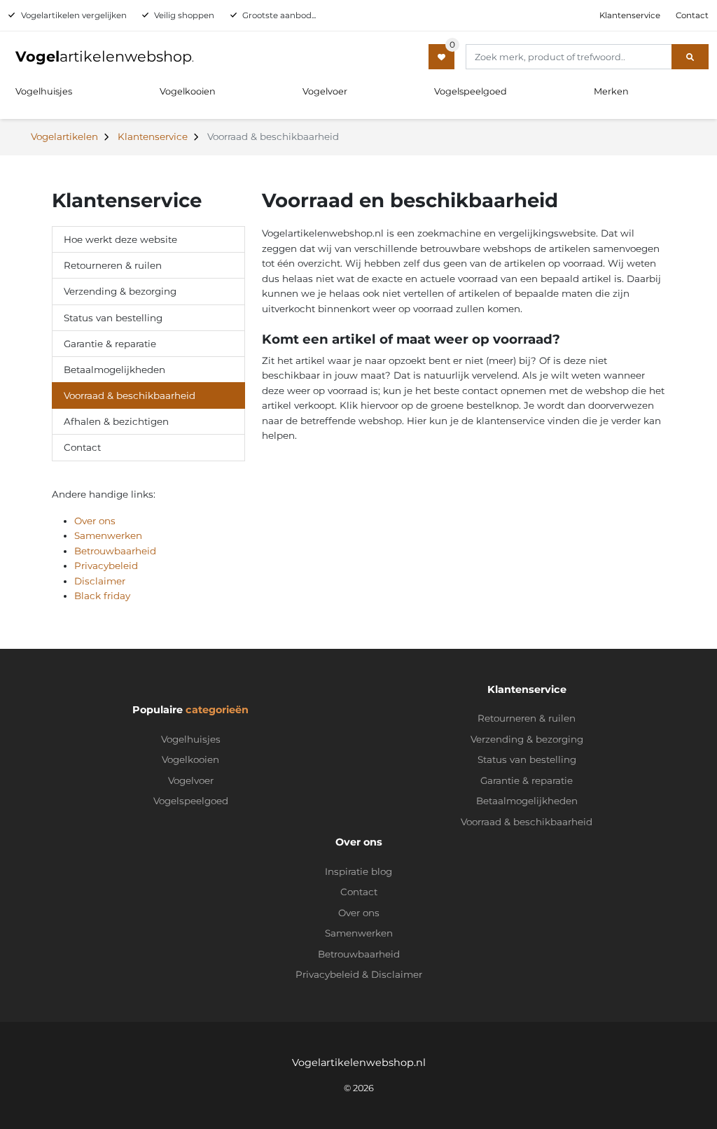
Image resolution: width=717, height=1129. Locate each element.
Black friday (102, 595)
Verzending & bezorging (120, 291)
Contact (692, 15)
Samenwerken (108, 535)
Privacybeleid (106, 565)
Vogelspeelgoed (470, 91)
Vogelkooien (188, 91)
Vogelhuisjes (43, 91)
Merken (611, 91)
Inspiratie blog (358, 871)
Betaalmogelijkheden (114, 369)
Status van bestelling (113, 317)
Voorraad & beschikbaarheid (129, 395)
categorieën (217, 709)
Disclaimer (99, 581)
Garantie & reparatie (110, 343)
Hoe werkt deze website (120, 239)
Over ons (95, 520)
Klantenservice (629, 15)
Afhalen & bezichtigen (116, 421)
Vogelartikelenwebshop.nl (359, 1062)
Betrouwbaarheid (115, 550)
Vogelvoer (324, 91)
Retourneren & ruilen (113, 265)
